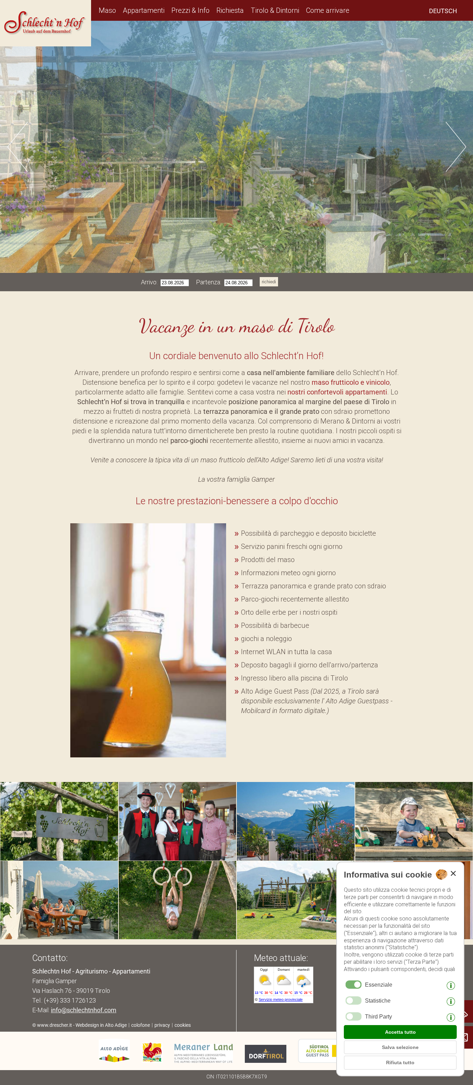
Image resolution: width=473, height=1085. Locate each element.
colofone (140, 1025)
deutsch (443, 11)
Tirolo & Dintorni (275, 10)
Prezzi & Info (190, 10)
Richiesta (230, 10)
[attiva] (354, 1000)
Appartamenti (143, 10)
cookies (183, 1025)
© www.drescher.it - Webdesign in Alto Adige (79, 1025)
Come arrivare (327, 10)
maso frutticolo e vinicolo (351, 382)
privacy (162, 1025)
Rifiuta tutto (400, 1062)
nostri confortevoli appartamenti (337, 392)
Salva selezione (400, 1047)
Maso (107, 10)
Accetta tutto (400, 1032)
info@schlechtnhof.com (83, 1010)
